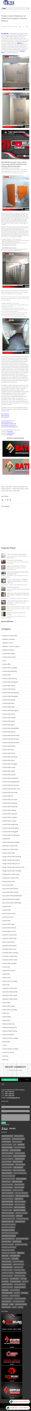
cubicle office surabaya (9, 668)
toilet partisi (6, 1020)
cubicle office (6, 664)
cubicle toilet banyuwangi (10, 693)
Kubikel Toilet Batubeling (13, 587)
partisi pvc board (7, 917)
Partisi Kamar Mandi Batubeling (14, 560)
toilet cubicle (6, 1003)
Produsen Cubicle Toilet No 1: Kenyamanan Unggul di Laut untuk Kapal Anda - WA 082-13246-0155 (17, 581)
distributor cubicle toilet (10, 849)
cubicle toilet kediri (8, 760)
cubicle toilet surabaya (18, 488)
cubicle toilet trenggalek (10, 832)
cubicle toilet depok (8, 721)
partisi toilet (6, 921)
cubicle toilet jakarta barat (10, 735)
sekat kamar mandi (8, 970)
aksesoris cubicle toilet (9, 636)
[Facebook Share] (24, 26)
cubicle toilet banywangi (10, 696)
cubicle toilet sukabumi (9, 814)
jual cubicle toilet (7, 885)
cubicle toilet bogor (8, 707)
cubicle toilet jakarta (9, 732)
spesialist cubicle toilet (9, 988)
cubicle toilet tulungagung (10, 835)
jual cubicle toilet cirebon (10, 892)
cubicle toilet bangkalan (10, 682)
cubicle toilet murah (8, 767)
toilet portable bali (8, 1024)
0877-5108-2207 (9, 1095)
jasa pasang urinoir (8, 881)
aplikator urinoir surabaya (11, 646)
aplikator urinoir (7, 643)
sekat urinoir (6, 978)
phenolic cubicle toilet (9, 938)
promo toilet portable (9, 963)
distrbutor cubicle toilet (10, 846)
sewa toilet (5, 985)
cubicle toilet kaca (8, 750)
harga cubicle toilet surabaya (11, 871)
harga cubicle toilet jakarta (11, 860)
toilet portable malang (9, 1031)
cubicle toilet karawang (9, 757)
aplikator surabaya (8, 639)
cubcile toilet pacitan (9, 657)
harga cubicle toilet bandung (11, 856)
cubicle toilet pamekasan (10, 778)
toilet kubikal (6, 1017)
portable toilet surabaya (10, 953)
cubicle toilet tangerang (10, 824)
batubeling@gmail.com (13, 1098)
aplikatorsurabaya (8, 650)
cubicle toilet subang (9, 810)
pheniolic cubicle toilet (9, 935)
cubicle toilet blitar (8, 703)
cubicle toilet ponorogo (10, 792)
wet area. (5, 1059)
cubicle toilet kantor (8, 753)
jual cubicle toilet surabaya (11, 899)
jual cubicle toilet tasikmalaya (11, 903)
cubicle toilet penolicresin (10, 785)
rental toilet (6, 967)
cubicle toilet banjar (8, 685)
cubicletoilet (6, 839)
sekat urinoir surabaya (9, 981)
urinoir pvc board (8, 1052)
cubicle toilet (8, 486)
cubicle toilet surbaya (9, 821)
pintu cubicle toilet (8, 942)
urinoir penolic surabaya (10, 1049)
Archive (27, 1079)
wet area (5, 1056)
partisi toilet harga (8, 924)
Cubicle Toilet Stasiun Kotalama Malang (16, 554)
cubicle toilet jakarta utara (10, 742)
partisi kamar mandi (8, 913)
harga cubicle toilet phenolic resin (13, 867)
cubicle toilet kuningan (9, 764)
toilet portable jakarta (9, 1027)
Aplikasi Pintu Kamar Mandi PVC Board (16, 566)
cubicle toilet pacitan (9, 775)
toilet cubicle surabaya (9, 1010)
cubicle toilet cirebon (9, 718)
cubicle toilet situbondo (10, 807)
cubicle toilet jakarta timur (10, 739)
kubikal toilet (6, 906)
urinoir (4, 1045)
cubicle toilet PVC (6, 488)
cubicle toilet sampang (9, 803)
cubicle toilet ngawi (8, 771)
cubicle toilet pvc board (9, 799)
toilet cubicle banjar (8, 1006)
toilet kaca (5, 1013)
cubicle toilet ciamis (8, 714)
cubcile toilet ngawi (8, 653)
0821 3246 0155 (9, 1091)
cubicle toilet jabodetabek (10, 728)
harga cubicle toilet (8, 853)
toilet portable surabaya (10, 1038)
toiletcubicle (6, 1042)
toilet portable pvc (8, 1034)
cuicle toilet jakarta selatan (11, 842)
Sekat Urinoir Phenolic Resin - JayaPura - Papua (18, 607)
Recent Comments (15, 1066)
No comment (14, 26)
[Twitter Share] (20, 26)
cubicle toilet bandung (9, 678)
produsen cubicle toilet (9, 956)
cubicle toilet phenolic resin (20, 486)
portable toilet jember (9, 946)
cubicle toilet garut (8, 725)
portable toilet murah (9, 949)
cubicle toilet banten (9, 689)
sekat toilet (6, 974)
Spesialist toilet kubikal (9, 999)
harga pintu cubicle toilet (10, 878)
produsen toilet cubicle (9, 960)
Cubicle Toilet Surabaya (10, 1080)
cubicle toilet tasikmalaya (10, 828)
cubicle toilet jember (9, 746)
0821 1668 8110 (9, 1094)
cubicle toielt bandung (9, 671)
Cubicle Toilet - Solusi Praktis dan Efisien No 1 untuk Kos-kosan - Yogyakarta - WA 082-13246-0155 (18, 594)
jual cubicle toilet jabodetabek (12, 896)
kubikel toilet (16, 490)
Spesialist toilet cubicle (9, 995)
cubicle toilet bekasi (8, 700)
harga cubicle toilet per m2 (11, 864)
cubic (4, 661)
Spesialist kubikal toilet (9, 992)
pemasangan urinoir (9, 931)
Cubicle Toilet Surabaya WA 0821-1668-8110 (17, 601)
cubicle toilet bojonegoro (10, 710)
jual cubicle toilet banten (10, 889)
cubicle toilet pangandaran (11, 782)
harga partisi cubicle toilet (10, 874)
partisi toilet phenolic (9, 928)
